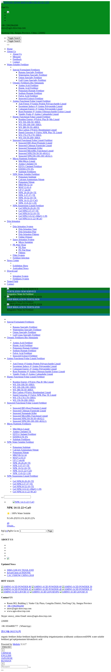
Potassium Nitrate (21, 452)
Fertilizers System (21, 279)
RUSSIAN (6, 661)
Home (10, 49)
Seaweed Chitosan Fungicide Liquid (29, 410)
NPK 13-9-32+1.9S (22, 473)
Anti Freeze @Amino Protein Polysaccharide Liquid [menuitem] (42, 103)
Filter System (19, 255)
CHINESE (6, 653)
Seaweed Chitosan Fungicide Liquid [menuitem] (35, 145)
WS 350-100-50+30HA (24, 384)
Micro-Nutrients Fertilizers (19, 424)
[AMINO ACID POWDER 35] (77, 589)
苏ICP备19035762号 (11, 631)
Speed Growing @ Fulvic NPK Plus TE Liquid (34, 395)
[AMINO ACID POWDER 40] (47, 589)
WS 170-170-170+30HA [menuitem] (29, 135)
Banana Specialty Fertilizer (25, 327)
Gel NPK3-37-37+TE (23, 484)
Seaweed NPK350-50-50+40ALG (28, 418)
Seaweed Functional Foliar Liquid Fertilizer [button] (32, 140)
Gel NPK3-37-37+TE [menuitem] (28, 211)
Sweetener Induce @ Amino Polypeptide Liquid (35, 366)
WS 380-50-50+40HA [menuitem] (28, 127)
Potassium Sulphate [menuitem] (27, 177)
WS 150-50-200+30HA (24, 400)
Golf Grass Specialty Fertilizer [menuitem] (32, 80)
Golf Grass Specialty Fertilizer (26, 335)
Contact (16, 62)
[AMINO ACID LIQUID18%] (44, 592)
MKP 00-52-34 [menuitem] (25, 184)
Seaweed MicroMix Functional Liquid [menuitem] (35, 150)
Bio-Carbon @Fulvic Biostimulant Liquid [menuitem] (37, 130)
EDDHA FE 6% (20, 437)
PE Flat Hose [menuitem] (24, 250)
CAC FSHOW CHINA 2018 (20, 575)
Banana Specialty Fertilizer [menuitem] (30, 72)
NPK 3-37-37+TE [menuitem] (26, 195)
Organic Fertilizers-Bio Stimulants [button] (28, 83)
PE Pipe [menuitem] (22, 247)
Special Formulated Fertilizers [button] (26, 70)
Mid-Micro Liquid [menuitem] (26, 161)
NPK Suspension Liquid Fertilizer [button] (28, 205)
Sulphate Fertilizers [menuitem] (27, 171)
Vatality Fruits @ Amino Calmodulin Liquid (33, 374)
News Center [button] (13, 260)
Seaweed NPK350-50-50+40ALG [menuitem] (34, 153)
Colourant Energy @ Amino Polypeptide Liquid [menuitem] (40, 109)
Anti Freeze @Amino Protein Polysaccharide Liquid (37, 363)
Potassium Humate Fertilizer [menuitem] (31, 90)
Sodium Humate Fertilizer (24, 350)
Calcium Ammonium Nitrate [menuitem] (31, 179)
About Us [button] (11, 51)
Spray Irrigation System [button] (23, 239)
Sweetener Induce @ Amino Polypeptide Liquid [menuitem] (40, 106)
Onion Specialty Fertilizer (24, 332)
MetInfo (16, 644)
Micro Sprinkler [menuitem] (25, 242)
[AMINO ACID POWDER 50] (77, 586)
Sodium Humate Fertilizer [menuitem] (30, 93)
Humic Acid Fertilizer (23, 345)
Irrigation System (20, 276)
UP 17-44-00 (19, 460)
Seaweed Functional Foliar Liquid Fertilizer (27, 403)
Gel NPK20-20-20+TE (23, 481)
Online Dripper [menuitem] (25, 237)
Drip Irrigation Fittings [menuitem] (28, 234)
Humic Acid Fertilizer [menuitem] (28, 88)
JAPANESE (7, 658)
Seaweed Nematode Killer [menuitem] (30, 148)
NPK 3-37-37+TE (21, 465)
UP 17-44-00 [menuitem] (24, 190)
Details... (11, 526)
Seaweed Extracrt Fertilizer (25, 356)
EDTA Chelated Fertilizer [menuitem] (30, 166)
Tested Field (12, 281)
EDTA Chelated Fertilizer (24, 434)
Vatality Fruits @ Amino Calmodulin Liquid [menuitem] (38, 114)
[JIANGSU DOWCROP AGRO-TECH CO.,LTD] (55, 2)
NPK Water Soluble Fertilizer (20, 442)
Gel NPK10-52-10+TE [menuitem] (29, 213)
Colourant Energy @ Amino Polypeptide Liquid (35, 369)
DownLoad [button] (12, 271)
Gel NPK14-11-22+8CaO (24, 491)
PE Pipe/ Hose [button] (19, 245)
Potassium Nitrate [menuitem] (26, 182)
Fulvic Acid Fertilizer (22, 353)
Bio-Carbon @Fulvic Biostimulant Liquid (32, 392)
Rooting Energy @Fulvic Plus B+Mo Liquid (33, 382)
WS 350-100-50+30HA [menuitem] (29, 122)
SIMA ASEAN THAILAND (20, 570)
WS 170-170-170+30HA (24, 397)
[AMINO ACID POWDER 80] (16, 586)
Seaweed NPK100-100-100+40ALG (30, 421)
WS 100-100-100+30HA (24, 387)
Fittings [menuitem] (21, 252)
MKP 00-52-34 (20, 455)
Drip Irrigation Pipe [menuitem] (27, 231)
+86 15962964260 (15, 606)
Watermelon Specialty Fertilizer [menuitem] (32, 75)
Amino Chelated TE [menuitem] (27, 164)
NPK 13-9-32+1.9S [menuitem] (27, 203)
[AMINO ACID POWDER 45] (16, 589)
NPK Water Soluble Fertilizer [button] (26, 174)
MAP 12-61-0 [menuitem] (24, 187)
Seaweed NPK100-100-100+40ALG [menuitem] (35, 156)
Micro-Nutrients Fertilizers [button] (25, 158)
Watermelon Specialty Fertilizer (27, 329)
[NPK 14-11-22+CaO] (23, 502)
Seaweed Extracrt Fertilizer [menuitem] (30, 98)
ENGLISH (6, 647)
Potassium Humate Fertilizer (25, 348)
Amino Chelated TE (22, 431)
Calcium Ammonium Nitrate (26, 450)
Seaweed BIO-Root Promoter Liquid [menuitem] (35, 143)
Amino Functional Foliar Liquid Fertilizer (26, 358)
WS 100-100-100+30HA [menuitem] (29, 124)
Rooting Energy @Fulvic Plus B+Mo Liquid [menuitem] (38, 119)
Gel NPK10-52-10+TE (23, 486)
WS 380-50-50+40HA (23, 390)
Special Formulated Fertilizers (20, 322)
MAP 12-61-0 (19, 457)
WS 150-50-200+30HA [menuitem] (29, 137)
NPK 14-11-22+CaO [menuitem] (28, 200)
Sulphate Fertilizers (21, 439)
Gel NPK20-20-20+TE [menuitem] (29, 208)
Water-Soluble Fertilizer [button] (18, 64)
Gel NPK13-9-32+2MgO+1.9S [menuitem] (32, 216)
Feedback (17, 59)
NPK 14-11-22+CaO (22, 471)
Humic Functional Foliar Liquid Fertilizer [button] (31, 117)
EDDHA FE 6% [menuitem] (26, 169)
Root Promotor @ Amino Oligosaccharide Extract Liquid (39, 371)
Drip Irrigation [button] (13, 221)
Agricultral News (20, 268)
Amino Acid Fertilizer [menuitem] (28, 85)
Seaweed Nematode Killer (25, 413)
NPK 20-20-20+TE (22, 463)
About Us (17, 54)
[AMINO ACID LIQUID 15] (15, 592)
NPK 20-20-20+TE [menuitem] (27, 192)
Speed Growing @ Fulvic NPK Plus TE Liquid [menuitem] (40, 132)
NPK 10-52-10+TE (22, 468)
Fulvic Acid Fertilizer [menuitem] (28, 96)
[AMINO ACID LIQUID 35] (74, 592)
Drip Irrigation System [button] (23, 226)
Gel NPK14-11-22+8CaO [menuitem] (30, 218)
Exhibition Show (20, 265)
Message (17, 56)
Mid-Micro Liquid (21, 429)
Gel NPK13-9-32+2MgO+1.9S (27, 489)
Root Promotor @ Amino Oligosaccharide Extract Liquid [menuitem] (44, 111)
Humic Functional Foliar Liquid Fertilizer (26, 376)
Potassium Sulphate (21, 447)
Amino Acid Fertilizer (23, 343)
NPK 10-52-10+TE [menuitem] (27, 198)
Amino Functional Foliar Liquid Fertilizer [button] (32, 101)
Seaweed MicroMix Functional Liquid (30, 416)
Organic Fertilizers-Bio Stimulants (22, 337)
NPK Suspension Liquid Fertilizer (22, 476)
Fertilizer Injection (21, 258)
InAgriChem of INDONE (19, 572)
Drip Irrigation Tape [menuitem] (27, 229)
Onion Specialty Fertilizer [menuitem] (30, 77)
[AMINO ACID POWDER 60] (47, 586)
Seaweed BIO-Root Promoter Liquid (29, 408)
